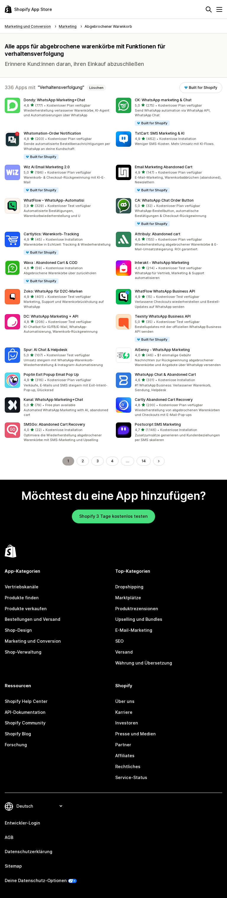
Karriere (123, 712)
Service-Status (131, 777)
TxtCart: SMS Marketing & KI (159, 133)
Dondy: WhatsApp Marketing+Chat (54, 100)
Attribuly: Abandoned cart (157, 234)
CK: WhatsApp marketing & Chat (163, 100)
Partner (123, 744)
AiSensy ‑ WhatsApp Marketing (162, 349)
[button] (58, 108)
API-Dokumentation (25, 712)
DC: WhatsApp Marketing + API (51, 316)
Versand (124, 651)
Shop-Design (18, 630)
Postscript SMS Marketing (158, 424)
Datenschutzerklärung (28, 851)
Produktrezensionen (136, 608)
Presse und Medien (135, 733)
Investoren (126, 722)
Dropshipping (129, 586)
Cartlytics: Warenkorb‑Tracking (51, 234)
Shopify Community (25, 722)
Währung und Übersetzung (143, 662)
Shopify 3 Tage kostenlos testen (113, 516)
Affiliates (124, 755)
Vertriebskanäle (21, 586)
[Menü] (219, 9)
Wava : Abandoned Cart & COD (50, 262)
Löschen (96, 88)
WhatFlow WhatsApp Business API (165, 291)
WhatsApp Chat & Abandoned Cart (165, 374)
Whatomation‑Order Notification (52, 133)
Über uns (124, 701)
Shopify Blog (18, 733)
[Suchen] (209, 9)
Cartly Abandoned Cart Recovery (164, 399)
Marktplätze (128, 597)
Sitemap (13, 865)
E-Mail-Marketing (133, 630)
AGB (9, 837)
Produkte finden (22, 597)
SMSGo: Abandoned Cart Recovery (54, 424)
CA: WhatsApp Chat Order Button (164, 200)
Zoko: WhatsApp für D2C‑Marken (53, 291)
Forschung (16, 744)
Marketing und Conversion (33, 641)
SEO (119, 641)
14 (144, 461)
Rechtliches (127, 766)
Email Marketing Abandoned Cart (163, 167)
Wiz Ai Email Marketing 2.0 (47, 167)
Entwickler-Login (22, 822)
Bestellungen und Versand (32, 619)
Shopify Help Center (26, 701)
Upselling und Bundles (138, 619)
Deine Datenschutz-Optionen (36, 880)
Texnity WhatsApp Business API (163, 316)
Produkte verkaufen (26, 608)
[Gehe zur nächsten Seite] (158, 461)
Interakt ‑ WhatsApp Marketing (162, 262)
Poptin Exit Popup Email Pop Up (51, 374)
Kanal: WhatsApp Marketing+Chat (53, 399)
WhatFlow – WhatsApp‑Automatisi (54, 200)
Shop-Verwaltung (23, 651)
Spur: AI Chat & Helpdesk (45, 349)
